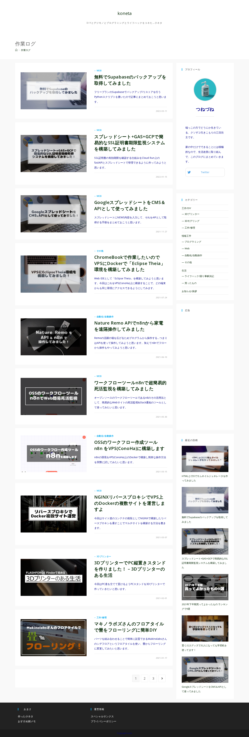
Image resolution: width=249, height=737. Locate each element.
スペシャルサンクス (102, 716)
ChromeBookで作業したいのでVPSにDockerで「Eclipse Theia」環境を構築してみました (129, 263)
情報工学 (186, 235)
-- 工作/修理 (100, 617)
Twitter (205, 172)
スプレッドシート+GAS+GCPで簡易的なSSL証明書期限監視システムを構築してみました (129, 142)
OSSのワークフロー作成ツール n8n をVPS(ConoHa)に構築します (129, 445)
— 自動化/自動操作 (192, 255)
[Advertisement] (205, 369)
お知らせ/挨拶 (189, 291)
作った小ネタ (25, 716)
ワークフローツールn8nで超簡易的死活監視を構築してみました (130, 386)
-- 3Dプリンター (102, 556)
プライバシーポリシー (103, 721)
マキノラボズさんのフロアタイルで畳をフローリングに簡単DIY (129, 627)
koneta (125, 13)
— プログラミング (191, 241)
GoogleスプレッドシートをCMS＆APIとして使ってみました (129, 205)
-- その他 (99, 250)
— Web (186, 248)
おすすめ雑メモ (27, 721)
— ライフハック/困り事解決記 (198, 276)
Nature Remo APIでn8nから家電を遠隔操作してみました (128, 326)
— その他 (187, 262)
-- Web (98, 70)
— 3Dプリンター (190, 214)
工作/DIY (186, 208)
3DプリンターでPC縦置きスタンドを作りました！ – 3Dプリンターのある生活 (130, 569)
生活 (184, 270)
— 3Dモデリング (190, 221)
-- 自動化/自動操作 (104, 316)
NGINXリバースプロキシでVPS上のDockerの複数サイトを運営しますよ (129, 503)
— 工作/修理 (188, 227)
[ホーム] (16, 50)
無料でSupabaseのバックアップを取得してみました (130, 80)
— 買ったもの (189, 283)
